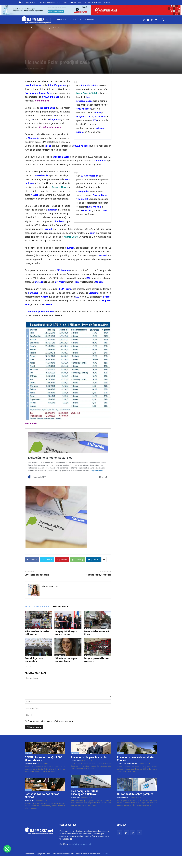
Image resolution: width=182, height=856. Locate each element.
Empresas (29, 753)
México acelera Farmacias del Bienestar (37, 632)
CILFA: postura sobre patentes (135, 794)
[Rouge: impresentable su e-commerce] (97, 647)
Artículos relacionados (38, 606)
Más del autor (60, 606)
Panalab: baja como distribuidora (34, 659)
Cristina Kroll (75, 760)
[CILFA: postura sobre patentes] (137, 784)
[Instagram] (143, 19)
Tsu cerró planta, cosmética (98, 575)
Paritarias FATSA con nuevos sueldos (42, 795)
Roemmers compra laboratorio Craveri (135, 759)
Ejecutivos (75, 753)
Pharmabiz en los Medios (92, 2)
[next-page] (30, 666)
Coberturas (74, 20)
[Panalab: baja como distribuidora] (38, 647)
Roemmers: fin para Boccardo (88, 757)
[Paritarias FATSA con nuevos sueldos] (45, 784)
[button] (163, 19)
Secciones (59, 20)
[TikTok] (152, 19)
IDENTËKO (104, 854)
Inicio (27, 28)
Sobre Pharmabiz (70, 2)
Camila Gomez (29, 800)
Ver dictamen (42, 100)
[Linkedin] (148, 19)
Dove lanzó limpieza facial (37, 575)
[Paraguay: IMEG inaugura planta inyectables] (67, 620)
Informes (120, 753)
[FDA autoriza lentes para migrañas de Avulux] (67, 647)
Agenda (33, 28)
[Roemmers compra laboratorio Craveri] (137, 748)
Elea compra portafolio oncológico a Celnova (84, 792)
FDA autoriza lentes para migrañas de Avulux (65, 659)
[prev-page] (26, 666)
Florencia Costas (33, 68)
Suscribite (89, 20)
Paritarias (29, 790)
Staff (79, 2)
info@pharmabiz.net (81, 844)
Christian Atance (30, 763)
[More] (104, 559)
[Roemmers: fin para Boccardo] (91, 748)
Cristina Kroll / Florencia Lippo (127, 763)
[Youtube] (156, 19)
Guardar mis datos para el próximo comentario (50, 721)
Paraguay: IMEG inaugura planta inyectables (65, 632)
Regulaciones (59, 655)
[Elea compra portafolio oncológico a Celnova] (91, 781)
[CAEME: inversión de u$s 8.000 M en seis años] (45, 748)
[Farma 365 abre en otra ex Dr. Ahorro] (97, 620)
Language (106, 2)
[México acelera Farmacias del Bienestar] (38, 620)
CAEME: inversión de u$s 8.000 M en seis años (43, 759)
